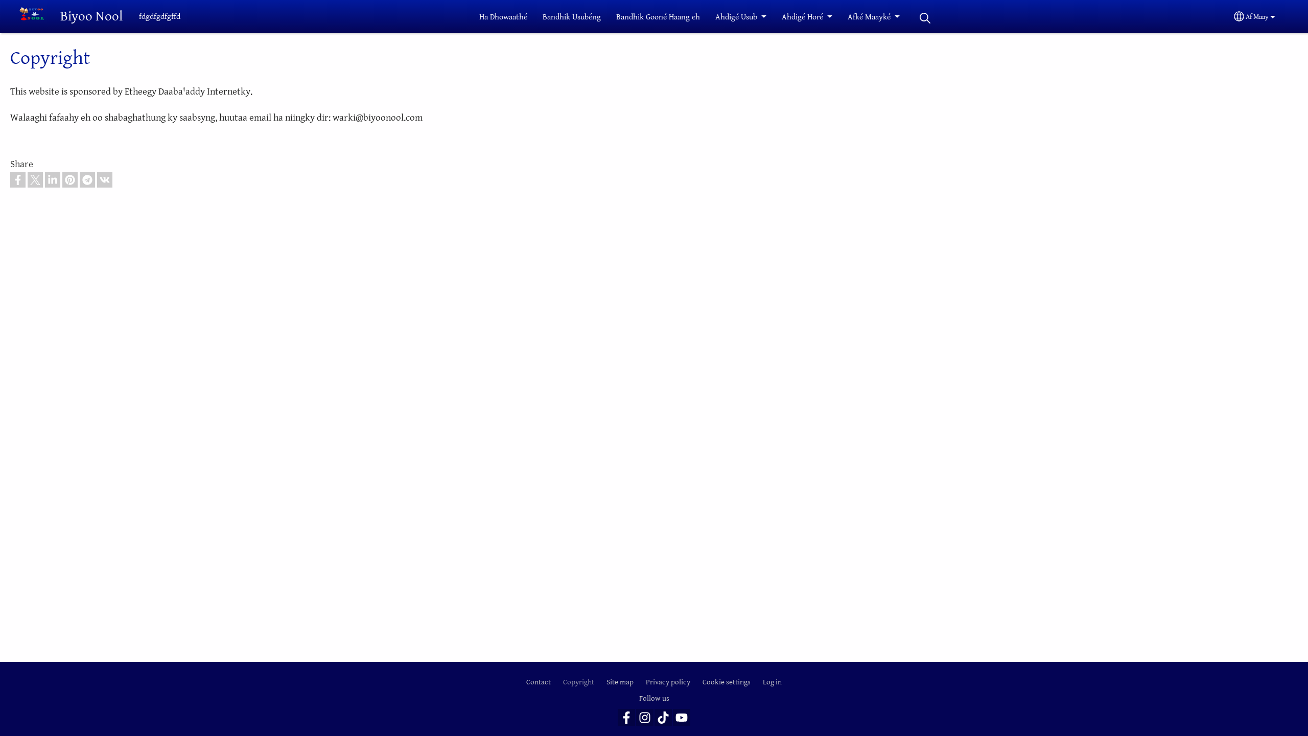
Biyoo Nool (91, 17)
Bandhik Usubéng (572, 17)
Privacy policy (668, 682)
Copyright (578, 682)
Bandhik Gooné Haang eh (658, 17)
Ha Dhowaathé (503, 17)
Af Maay (1257, 17)
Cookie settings (727, 682)
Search (925, 18)
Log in (772, 682)
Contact (538, 682)
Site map (620, 682)
